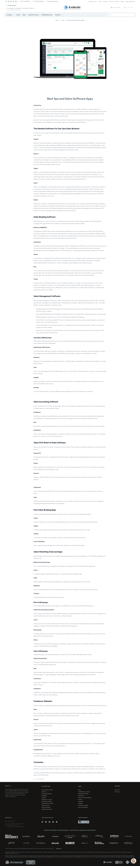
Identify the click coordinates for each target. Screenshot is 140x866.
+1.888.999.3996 (11, 5)
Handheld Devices (46, 15)
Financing (80, 801)
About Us (44, 791)
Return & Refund (46, 807)
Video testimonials (130, 1)
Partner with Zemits (47, 809)
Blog (100, 1)
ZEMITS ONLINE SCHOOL (47, 789)
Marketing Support (47, 801)
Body (24, 15)
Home (57, 20)
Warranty (44, 795)
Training (122, 1)
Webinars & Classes (47, 799)
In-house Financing (83, 805)
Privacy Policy (45, 805)
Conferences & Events (47, 803)
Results (117, 1)
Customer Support (47, 793)
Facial (18, 15)
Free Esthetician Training (84, 797)
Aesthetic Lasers (33, 15)
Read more (58, 848)
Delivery (44, 797)
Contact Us (105, 1)
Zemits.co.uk (117, 791)
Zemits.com (117, 789)
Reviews (112, 1)
